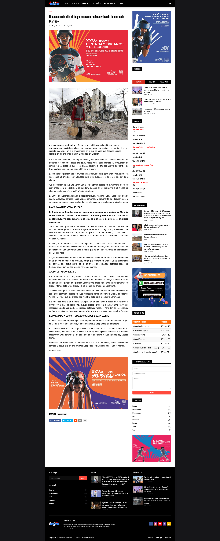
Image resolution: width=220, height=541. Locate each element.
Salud (151, 426)
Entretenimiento (151, 409)
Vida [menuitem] (121, 3)
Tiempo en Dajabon (138, 129)
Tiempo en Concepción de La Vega (142, 165)
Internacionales (58, 12)
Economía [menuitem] (96, 3)
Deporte (151, 406)
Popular (139, 82)
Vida (151, 430)
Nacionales (151, 420)
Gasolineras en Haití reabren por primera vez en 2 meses (157, 110)
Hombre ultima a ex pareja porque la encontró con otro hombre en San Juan (157, 100)
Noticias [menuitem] (74, 3)
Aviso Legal (159, 537)
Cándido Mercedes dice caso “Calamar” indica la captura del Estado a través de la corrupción (156, 90)
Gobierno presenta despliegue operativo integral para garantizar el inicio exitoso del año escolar (157, 258)
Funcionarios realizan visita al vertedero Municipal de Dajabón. (155, 235)
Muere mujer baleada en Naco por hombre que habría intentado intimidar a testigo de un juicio (157, 500)
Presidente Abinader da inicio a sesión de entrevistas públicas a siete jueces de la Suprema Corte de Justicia (156, 246)
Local (151, 416)
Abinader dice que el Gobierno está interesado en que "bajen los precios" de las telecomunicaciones (115, 493)
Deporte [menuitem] (85, 3)
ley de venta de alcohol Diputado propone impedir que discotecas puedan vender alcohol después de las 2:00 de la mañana (114, 505)
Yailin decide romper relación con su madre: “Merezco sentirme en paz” (157, 226)
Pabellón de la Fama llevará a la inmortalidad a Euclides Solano (157, 478)
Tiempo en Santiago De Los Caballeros (143, 147)
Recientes (152, 82)
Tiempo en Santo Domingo (140, 182)
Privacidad (168, 537)
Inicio (50, 12)
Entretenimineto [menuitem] (109, 3)
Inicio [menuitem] (66, 3)
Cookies (150, 537)
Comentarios (164, 82)
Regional (151, 423)
